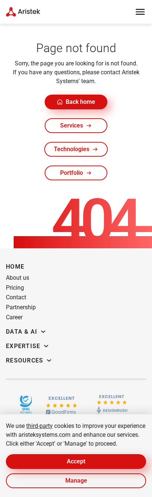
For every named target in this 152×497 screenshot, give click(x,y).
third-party (39, 425)
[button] (76, 102)
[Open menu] (140, 12)
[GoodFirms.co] (61, 404)
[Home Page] (23, 12)
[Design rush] (112, 404)
